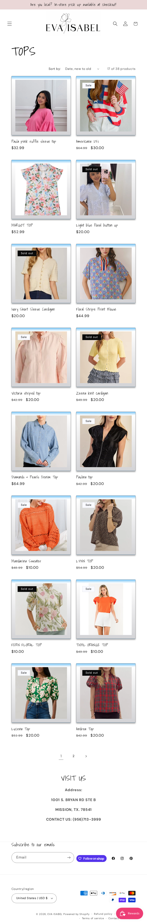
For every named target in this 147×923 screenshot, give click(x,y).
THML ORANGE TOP (92, 645)
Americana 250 (87, 141)
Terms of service (93, 918)
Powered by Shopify (76, 914)
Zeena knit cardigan (92, 393)
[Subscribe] (69, 857)
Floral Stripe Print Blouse (96, 309)
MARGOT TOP (22, 225)
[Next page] (86, 756)
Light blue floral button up (97, 225)
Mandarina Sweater (26, 561)
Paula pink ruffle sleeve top (33, 141)
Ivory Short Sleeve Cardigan (33, 309)
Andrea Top (85, 729)
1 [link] (61, 756)
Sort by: (55, 69)
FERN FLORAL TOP (26, 645)
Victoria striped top (26, 393)
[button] (10, 24)
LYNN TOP (84, 561)
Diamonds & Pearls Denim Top (34, 477)
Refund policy (103, 914)
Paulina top (84, 477)
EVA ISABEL (54, 914)
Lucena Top (20, 729)
